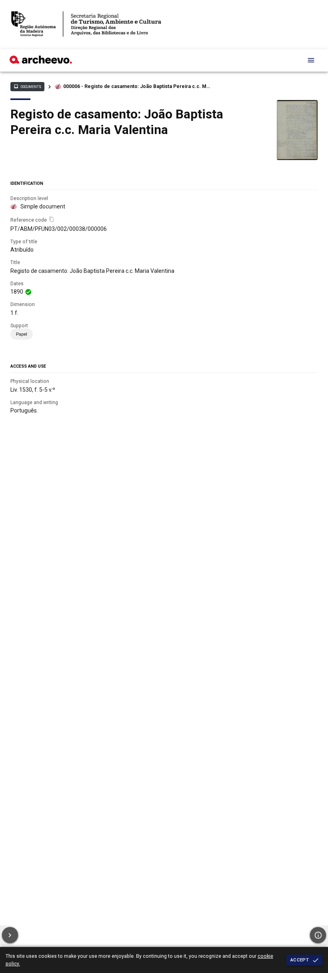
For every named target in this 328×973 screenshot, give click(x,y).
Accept (299, 960)
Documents (27, 86)
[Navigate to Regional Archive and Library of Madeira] (86, 24)
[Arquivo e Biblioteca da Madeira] (41, 61)
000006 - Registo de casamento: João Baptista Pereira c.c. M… (136, 86)
